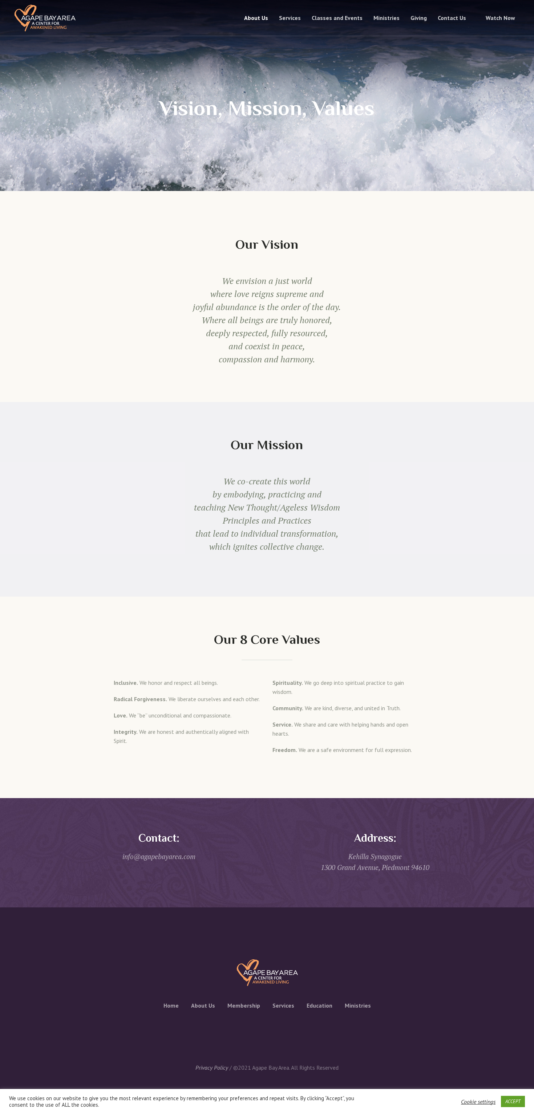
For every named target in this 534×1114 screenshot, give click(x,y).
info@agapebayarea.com (158, 856)
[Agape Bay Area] (267, 972)
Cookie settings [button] (478, 1101)
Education (319, 1005)
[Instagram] (274, 1029)
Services (283, 1005)
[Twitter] (258, 1029)
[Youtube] (290, 1029)
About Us (203, 1005)
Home (171, 1005)
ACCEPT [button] (513, 1101)
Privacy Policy (211, 1067)
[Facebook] (243, 1029)
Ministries (358, 1005)
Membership (243, 1005)
